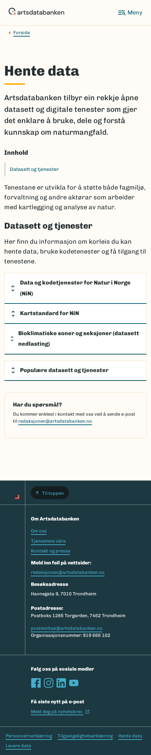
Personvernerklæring (29, 735)
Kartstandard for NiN (49, 313)
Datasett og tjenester (34, 169)
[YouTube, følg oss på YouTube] (74, 683)
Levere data (18, 745)
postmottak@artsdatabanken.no (67, 628)
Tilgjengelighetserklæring (85, 735)
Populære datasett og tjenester (64, 370)
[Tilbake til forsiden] (36, 13)
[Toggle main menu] (130, 12)
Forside (21, 32)
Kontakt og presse (50, 551)
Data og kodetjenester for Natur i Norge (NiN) (75, 288)
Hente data (130, 735)
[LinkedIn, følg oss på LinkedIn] (61, 683)
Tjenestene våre (48, 541)
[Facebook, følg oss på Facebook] (36, 683)
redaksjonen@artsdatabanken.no (55, 421)
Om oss (39, 530)
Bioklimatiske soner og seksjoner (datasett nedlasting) (78, 338)
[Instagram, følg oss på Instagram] (48, 683)
